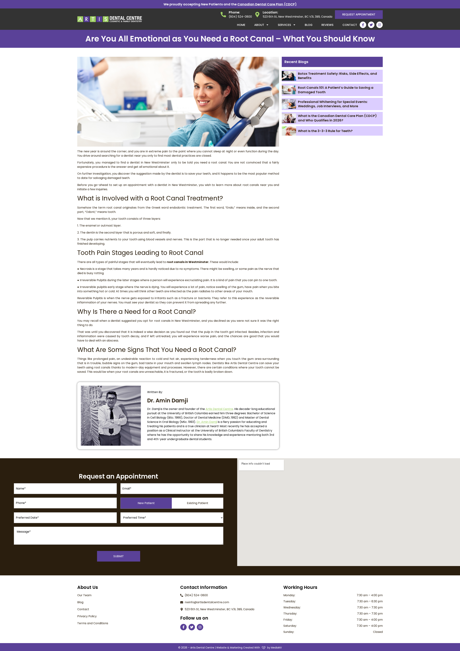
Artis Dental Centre (219, 409)
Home (241, 25)
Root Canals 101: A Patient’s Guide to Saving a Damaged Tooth (335, 89)
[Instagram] (379, 25)
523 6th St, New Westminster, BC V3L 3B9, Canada (297, 17)
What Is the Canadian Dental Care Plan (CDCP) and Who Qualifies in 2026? (337, 118)
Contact (349, 25)
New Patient (146, 503)
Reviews (327, 25)
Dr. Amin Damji (207, 422)
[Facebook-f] (363, 25)
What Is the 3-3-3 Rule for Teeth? (325, 131)
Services (284, 25)
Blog (308, 25)
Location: (270, 12)
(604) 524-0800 (240, 17)
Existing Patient (197, 503)
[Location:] (257, 14)
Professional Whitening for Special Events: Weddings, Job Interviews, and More (332, 104)
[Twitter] (371, 25)
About (259, 25)
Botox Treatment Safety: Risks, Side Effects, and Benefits (337, 75)
